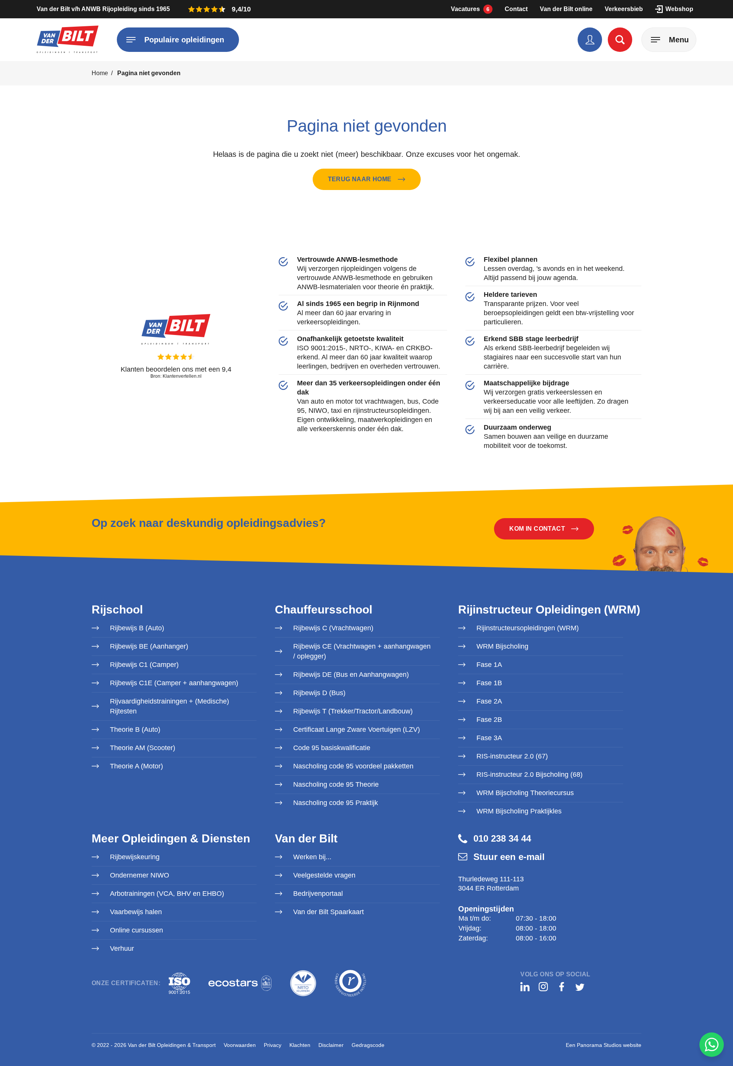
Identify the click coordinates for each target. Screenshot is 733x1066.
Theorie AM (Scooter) (142, 748)
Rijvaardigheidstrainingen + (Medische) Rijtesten (169, 706)
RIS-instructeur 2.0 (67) (512, 756)
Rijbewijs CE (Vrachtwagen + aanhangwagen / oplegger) (362, 651)
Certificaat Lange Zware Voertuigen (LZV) (356, 729)
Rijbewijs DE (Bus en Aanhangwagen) (351, 674)
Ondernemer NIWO (139, 875)
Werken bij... (312, 857)
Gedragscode (368, 1045)
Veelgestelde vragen (324, 875)
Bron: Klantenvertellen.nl (176, 376)
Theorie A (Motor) (136, 766)
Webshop (679, 9)
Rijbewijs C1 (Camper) (144, 664)
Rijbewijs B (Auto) (137, 628)
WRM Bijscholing (502, 646)
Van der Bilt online (566, 9)
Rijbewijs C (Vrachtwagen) (333, 628)
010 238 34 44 (502, 838)
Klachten (299, 1045)
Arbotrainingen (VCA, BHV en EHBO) (167, 893)
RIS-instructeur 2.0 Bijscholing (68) (529, 774)
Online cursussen (136, 930)
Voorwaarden (240, 1045)
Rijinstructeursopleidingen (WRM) (527, 628)
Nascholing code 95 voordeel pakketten (353, 766)
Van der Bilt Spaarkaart (328, 912)
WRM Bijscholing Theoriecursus (525, 793)
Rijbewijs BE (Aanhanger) (149, 646)
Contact (516, 9)
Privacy (272, 1045)
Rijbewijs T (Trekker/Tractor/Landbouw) (353, 711)
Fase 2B (489, 719)
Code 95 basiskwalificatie (331, 748)
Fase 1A (489, 664)
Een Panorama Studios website (603, 1045)
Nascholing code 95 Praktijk (335, 803)
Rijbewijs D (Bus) (319, 693)
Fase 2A (489, 701)
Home (100, 73)
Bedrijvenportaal (318, 893)
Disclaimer (331, 1045)
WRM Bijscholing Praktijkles (519, 811)
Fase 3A (489, 738)
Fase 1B (489, 683)
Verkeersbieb (624, 9)
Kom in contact (537, 528)
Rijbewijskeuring (135, 857)
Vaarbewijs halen (136, 912)
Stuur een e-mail (509, 857)
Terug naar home (360, 179)
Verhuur (122, 948)
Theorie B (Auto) (135, 729)
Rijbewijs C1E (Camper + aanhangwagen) (174, 683)
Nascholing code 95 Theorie (336, 784)
